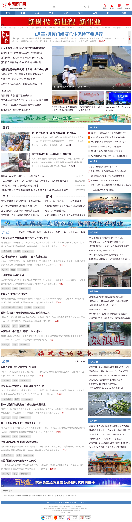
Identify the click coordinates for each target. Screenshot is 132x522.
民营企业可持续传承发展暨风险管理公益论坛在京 (111, 185)
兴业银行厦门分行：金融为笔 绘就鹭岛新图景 (107, 447)
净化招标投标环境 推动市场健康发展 (20, 442)
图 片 (109, 13)
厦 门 (6, 127)
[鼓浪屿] (109, 334)
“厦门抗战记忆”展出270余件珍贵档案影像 (91, 108)
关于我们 (48, 502)
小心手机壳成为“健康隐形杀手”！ (104, 167)
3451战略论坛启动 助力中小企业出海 (118, 108)
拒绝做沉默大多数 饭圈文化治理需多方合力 (22, 74)
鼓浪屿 (3, 28)
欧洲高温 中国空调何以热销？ (15, 110)
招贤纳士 (75, 502)
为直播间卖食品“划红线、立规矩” (102, 305)
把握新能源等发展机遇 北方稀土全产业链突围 (24, 69)
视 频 (124, 13)
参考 (77, 361)
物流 (83, 232)
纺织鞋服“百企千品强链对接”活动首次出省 (106, 242)
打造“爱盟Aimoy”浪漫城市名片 (101, 250)
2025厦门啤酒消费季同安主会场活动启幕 (108, 137)
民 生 (49, 196)
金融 (45, 232)
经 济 (66, 13)
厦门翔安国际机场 (39, 28)
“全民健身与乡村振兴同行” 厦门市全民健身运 (109, 156)
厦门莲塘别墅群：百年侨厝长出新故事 (51, 154)
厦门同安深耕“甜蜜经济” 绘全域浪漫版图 (21, 62)
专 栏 (80, 13)
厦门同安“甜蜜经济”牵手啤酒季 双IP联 (19, 206)
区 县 (37, 13)
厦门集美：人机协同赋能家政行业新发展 (20, 215)
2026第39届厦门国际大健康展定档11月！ (106, 255)
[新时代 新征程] (66, 21)
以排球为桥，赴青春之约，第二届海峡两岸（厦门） (110, 259)
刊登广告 (57, 502)
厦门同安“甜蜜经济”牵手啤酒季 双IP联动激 (22, 57)
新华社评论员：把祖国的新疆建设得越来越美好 (108, 314)
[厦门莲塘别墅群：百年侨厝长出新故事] (15, 162)
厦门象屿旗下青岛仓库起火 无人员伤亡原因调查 (24, 100)
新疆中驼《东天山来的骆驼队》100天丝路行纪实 (109, 367)
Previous (113, 87)
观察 (83, 361)
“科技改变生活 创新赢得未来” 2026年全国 (106, 238)
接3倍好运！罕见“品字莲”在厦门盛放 (106, 147)
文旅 (64, 232)
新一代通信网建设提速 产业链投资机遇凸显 (23, 404)
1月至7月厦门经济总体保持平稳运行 (68, 34)
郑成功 (128, 28)
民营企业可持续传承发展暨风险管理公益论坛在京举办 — (64, 108)
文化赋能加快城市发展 (12, 275)
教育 (58, 232)
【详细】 (102, 41)
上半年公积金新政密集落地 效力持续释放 (21, 105)
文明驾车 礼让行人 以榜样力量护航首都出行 (107, 434)
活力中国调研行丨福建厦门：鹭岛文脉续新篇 (24, 256)
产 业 (51, 13)
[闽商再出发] (66, 482)
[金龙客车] (109, 205)
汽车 (39, 232)
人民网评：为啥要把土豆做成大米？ (105, 181)
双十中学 (52, 28)
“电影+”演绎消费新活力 (55, 210)
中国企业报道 (71, 496)
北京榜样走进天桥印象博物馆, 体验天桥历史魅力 (109, 426)
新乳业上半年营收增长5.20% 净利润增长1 (21, 53)
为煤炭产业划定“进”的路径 (15, 294)
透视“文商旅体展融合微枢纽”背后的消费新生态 (25, 312)
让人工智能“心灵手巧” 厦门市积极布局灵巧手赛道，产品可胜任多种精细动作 (34, 181)
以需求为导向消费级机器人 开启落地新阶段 (65, 206)
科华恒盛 (80, 28)
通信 (52, 232)
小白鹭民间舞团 (93, 28)
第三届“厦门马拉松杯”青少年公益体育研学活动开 (109, 246)
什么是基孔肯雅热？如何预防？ (103, 190)
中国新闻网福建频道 (38, 496)
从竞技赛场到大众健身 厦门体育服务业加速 (65, 215)
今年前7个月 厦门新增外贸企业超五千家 (20, 185)
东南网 (50, 496)
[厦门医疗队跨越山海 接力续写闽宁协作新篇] (15, 141)
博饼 (27, 28)
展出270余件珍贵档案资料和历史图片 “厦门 (108, 142)
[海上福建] (66, 223)
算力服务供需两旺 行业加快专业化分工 (21, 423)
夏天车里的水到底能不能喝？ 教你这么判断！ (109, 171)
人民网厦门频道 (8, 496)
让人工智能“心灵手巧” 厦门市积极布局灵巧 (23, 48)
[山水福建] (66, 118)
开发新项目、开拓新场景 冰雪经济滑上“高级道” (108, 301)
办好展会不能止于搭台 (98, 309)
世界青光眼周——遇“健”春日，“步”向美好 (106, 439)
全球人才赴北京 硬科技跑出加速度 (18, 79)
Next (129, 87)
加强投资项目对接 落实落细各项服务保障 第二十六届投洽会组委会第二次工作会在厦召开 (34, 190)
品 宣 (95, 13)
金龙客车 (71, 28)
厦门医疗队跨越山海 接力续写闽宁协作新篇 (54, 133)
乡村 (77, 232)
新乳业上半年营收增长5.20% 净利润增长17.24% (23, 176)
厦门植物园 (106, 28)
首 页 (8, 13)
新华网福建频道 (22, 496)
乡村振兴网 (59, 496)
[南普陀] (109, 463)
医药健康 (31, 232)
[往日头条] (129, 37)
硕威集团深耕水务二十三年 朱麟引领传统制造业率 (109, 430)
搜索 (85, 7)
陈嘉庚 (20, 28)
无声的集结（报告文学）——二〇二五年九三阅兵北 (110, 371)
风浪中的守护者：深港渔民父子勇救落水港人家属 (109, 318)
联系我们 (83, 502)
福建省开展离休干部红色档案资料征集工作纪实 (108, 375)
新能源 (22, 232)
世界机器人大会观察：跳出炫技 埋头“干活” (22, 83)
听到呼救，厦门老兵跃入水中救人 (103, 384)
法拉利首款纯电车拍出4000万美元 (18, 460)
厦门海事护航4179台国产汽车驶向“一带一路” (72, 87)
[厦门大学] (109, 275)
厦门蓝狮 (61, 28)
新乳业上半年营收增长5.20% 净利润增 (63, 201)
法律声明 (66, 502)
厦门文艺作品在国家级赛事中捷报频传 (106, 151)
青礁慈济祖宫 (118, 28)
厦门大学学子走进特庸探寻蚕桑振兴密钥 (105, 380)
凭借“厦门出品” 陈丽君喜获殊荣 (16, 95)
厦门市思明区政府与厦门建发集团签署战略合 (21, 201)
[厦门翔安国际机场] (109, 404)
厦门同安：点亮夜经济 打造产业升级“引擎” (108, 133)
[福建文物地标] (66, 353)
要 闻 (22, 13)
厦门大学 (12, 28)
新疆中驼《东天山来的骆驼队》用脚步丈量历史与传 (110, 443)
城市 (70, 232)
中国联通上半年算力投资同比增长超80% (21, 331)
